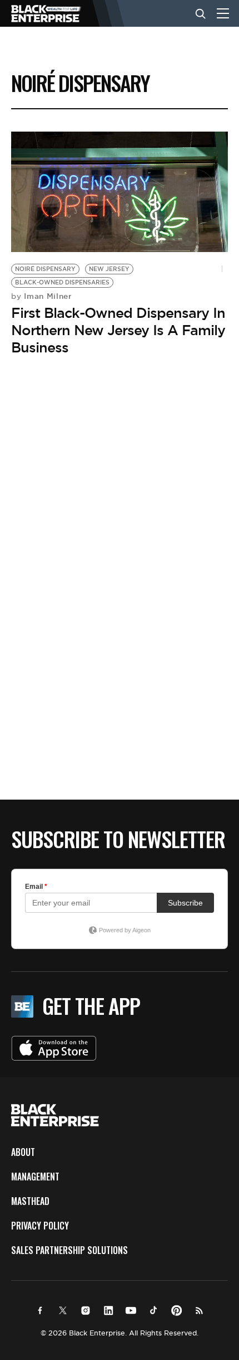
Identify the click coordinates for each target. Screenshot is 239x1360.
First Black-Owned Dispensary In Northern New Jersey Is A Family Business (118, 330)
